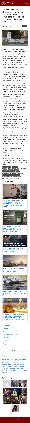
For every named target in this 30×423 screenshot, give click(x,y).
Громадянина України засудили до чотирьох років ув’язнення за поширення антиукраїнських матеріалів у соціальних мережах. (13, 317)
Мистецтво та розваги (10, 334)
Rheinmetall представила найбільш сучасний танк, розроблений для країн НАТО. (15, 293)
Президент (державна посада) (16, 363)
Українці (16, 359)
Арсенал (21, 173)
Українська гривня (8, 366)
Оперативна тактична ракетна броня (11, 175)
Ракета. (4, 372)
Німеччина (22, 364)
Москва (15, 368)
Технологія (6, 337)
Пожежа (5, 170)
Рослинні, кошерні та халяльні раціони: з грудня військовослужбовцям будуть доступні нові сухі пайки (12, 229)
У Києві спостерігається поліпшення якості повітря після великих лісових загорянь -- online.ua (14, 270)
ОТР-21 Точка (14, 173)
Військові (5, 166)
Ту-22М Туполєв (6, 173)
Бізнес (5, 331)
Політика (25, 26)
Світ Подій (10, 3)
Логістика (16, 170)
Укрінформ (9, 370)
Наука (5, 347)
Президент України (8, 364)
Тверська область (7, 176)
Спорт (5, 344)
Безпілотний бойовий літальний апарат (12, 168)
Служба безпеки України (8, 171)
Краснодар (15, 178)
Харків (15, 370)
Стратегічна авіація (7, 178)
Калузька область (16, 176)
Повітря (23, 168)
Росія (4, 359)
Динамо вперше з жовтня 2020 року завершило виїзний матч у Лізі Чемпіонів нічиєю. (14, 250)
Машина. (16, 366)
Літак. (9, 166)
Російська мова (22, 370)
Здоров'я (6, 341)
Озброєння (10, 170)
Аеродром (17, 171)
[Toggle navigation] (26, 2)
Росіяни (12, 361)
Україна (8, 359)
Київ (12, 359)
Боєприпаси (14, 166)
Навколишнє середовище (11, 350)
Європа (16, 364)
